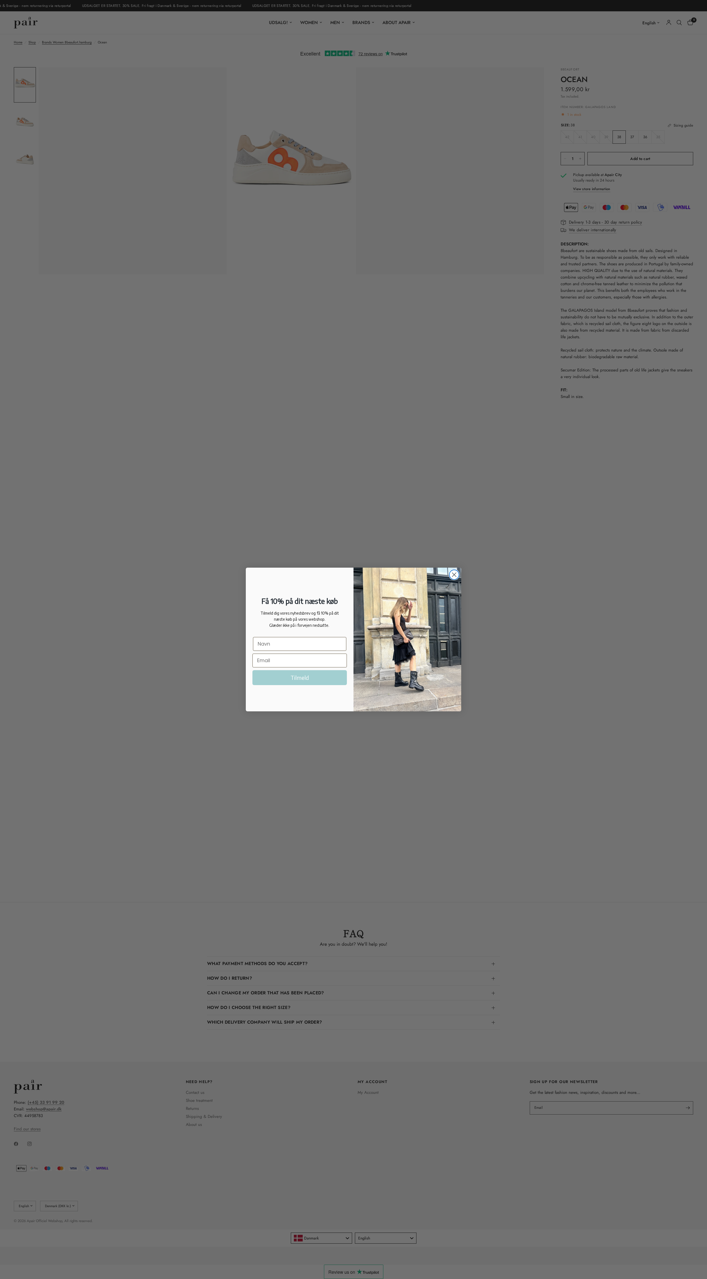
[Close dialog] (454, 575)
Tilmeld (300, 677)
